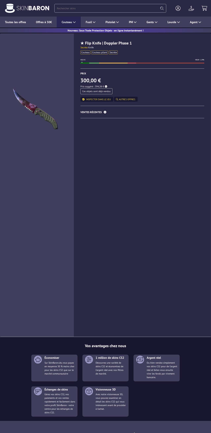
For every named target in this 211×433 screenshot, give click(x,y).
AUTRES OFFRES (126, 99)
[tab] (142, 112)
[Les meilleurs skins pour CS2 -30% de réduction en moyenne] (10, 8)
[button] (178, 8)
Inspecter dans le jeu (98, 99)
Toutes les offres (15, 22)
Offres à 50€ (44, 22)
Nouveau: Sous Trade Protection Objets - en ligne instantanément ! (106, 30)
